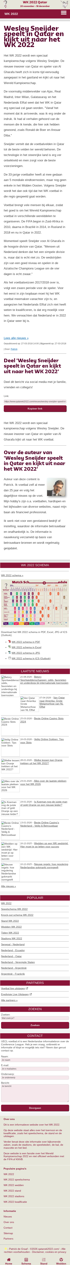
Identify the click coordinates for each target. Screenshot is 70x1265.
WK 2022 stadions (14, 1196)
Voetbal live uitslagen (13, 988)
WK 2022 (6, 903)
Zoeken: (5, 1014)
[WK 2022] (35, 7)
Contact (8, 1227)
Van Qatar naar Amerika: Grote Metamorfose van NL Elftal (52, 702)
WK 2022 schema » (12, 575)
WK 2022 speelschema (17, 1179)
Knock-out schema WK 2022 (17, 915)
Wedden (61, 1263)
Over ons (9, 1222)
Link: (6, 396)
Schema (26, 1263)
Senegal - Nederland (13, 944)
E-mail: (5, 1065)
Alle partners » (9, 1000)
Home (8, 1263)
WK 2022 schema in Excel (26, 647)
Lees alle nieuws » (16, 338)
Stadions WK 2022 (11, 938)
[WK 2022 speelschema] (35, 626)
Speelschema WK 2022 (14, 909)
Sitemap (8, 1233)
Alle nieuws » (8, 886)
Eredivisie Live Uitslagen (15, 994)
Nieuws (8, 1216)
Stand (43, 1263)
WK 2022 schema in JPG (26, 652)
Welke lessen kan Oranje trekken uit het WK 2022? (41, 762)
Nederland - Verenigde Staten (18, 962)
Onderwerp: (8, 1074)
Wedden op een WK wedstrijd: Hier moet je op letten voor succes (44, 845)
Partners (8, 1238)
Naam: (5, 1056)
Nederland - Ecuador (13, 950)
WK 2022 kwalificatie (15, 1201)
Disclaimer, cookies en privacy (49, 1251)
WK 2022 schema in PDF (26, 641)
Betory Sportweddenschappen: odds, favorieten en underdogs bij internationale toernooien (44, 679)
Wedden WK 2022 (11, 926)
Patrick (14, 349)
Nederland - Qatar (11, 956)
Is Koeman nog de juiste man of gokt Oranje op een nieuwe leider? (43, 803)
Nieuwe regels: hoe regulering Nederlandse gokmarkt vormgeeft (44, 866)
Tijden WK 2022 (10, 932)
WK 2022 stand (12, 1190)
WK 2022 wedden (14, 1185)
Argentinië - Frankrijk (13, 973)
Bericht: (5, 1082)
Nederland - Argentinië (14, 967)
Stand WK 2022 (10, 920)
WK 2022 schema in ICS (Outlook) (31, 658)
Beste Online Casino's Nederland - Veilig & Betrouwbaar (39, 824)
